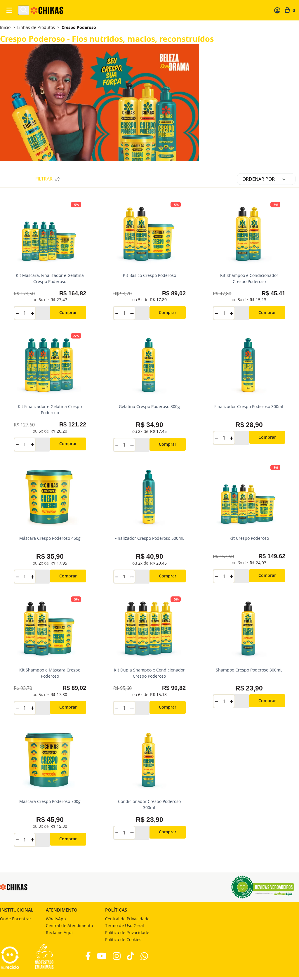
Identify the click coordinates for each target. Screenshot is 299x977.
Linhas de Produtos (36, 27)
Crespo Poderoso (79, 27)
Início (5, 27)
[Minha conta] (277, 10)
